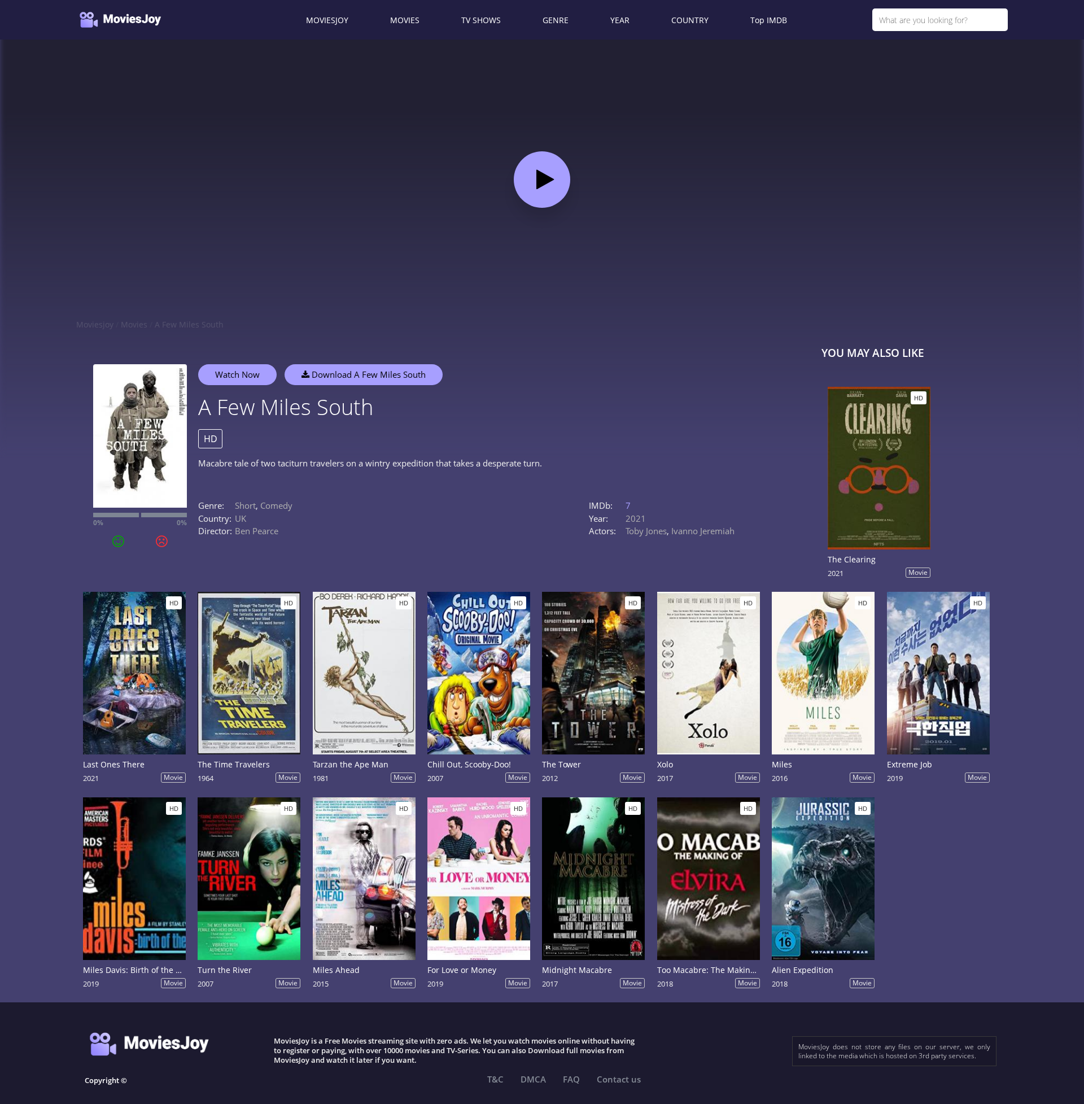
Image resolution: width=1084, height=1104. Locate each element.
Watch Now (237, 374)
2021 (636, 518)
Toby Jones (646, 530)
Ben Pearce (256, 530)
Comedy (276, 505)
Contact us (619, 1079)
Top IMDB (768, 20)
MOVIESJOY (327, 20)
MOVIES (404, 20)
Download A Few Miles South (367, 374)
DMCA (533, 1079)
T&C (495, 1079)
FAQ (571, 1079)
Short (245, 505)
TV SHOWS (481, 20)
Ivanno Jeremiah (703, 530)
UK (240, 518)
